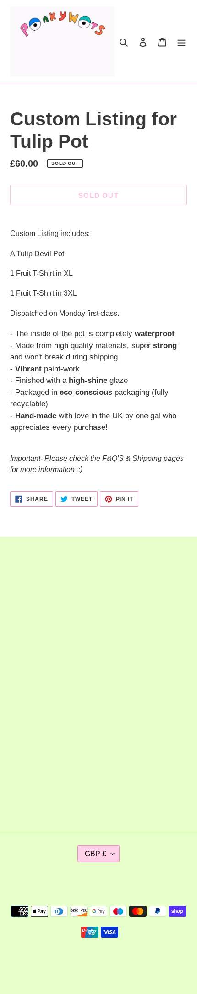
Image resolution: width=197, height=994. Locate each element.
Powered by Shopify (128, 962)
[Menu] (181, 41)
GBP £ (95, 854)
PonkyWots (81, 962)
